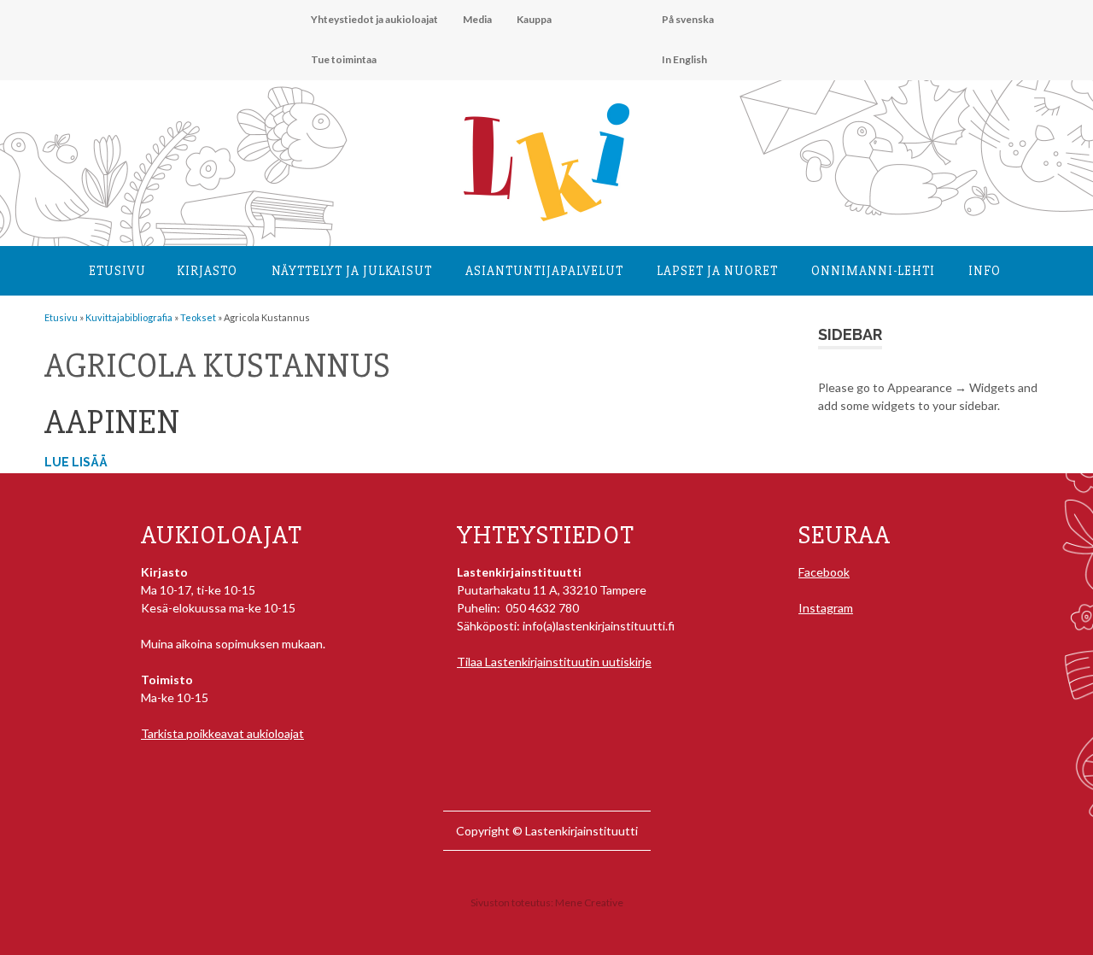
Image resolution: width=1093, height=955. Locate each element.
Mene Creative (589, 902)
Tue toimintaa (344, 59)
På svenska (688, 19)
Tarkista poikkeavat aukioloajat (222, 733)
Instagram (825, 608)
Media (477, 19)
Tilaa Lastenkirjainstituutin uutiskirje (554, 661)
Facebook (824, 572)
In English (684, 59)
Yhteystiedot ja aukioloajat (374, 19)
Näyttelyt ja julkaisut (352, 270)
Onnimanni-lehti (873, 270)
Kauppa (534, 19)
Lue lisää (76, 462)
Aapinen (112, 422)
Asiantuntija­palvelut (544, 270)
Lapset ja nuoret (717, 270)
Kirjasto (207, 270)
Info (984, 270)
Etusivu (117, 270)
